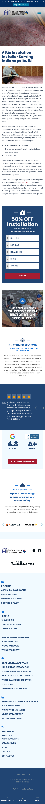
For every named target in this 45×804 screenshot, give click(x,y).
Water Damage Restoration (17, 679)
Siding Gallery (9, 628)
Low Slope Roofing (11, 598)
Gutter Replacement (13, 718)
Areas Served (9, 743)
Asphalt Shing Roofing (14, 590)
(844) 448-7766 (24, 564)
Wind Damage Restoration (16, 671)
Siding (5, 616)
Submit (22, 275)
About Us (7, 735)
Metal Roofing (9, 594)
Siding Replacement (12, 714)
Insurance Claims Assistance (20, 701)
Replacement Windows (16, 637)
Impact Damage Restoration (17, 675)
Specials (6, 751)
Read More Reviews (21, 461)
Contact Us (8, 755)
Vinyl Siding (8, 619)
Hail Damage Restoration (16, 667)
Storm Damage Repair (15, 663)
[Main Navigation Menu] (39, 12)
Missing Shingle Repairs (14, 688)
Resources (8, 731)
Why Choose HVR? (10, 739)
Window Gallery (11, 650)
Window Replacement (13, 709)
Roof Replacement (12, 705)
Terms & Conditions (22, 774)
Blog (4, 747)
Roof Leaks (8, 684)
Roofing (6, 586)
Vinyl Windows (10, 641)
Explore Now (20, 4)
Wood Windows (10, 645)
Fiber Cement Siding (12, 624)
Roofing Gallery (10, 602)
